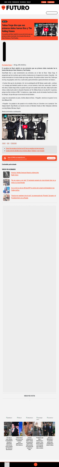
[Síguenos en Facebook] (48, 7)
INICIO (5, 2)
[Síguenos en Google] (42, 7)
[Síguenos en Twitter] (50, 7)
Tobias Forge (13, 143)
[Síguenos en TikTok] (46, 7)
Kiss (8, 143)
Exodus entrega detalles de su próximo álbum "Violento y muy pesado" (25, 151)
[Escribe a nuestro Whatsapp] (57, 7)
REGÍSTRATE (51, 2)
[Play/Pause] (35, 464)
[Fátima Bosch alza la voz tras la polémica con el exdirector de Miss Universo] (19, 429)
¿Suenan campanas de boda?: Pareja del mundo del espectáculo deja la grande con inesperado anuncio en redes (29, 443)
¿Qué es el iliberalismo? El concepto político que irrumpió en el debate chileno (49, 441)
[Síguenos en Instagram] (44, 7)
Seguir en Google (51, 158)
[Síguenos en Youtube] (53, 7)
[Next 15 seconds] (39, 464)
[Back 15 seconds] (32, 464)
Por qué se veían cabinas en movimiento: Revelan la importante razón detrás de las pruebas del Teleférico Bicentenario (9, 443)
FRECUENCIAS (23, 2)
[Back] (28, 464)
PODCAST (29, 2)
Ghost (4, 143)
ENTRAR (44, 2)
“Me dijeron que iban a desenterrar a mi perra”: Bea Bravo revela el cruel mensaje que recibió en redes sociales (39, 443)
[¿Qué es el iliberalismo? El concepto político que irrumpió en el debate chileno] (50, 429)
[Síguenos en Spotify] (55, 7)
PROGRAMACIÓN (15, 2)
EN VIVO (9, 2)
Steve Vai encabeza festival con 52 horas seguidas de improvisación (25, 148)
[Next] (42, 464)
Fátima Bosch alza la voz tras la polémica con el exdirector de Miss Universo (19, 441)
